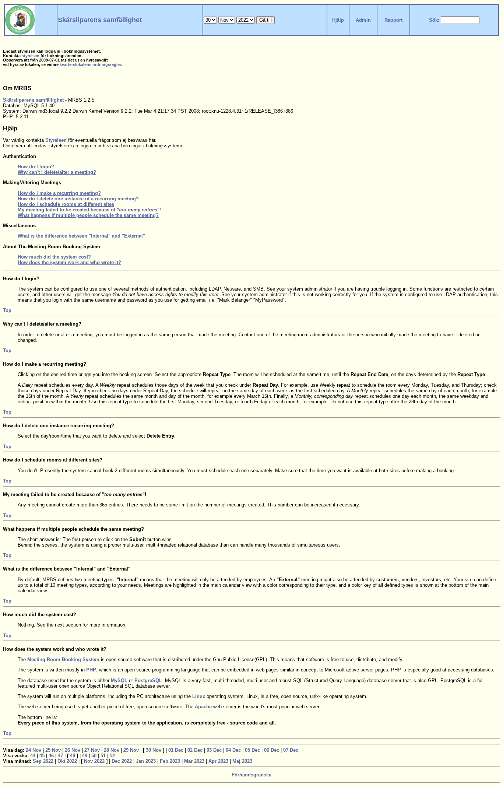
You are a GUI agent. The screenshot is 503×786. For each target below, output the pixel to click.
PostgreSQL (148, 680)
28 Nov (111, 750)
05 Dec (252, 750)
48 (72, 755)
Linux (198, 696)
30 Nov (153, 750)
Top (7, 310)
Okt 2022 (67, 761)
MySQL (119, 680)
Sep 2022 (43, 761)
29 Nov (131, 750)
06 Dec (271, 750)
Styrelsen (56, 140)
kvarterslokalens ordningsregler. (91, 64)
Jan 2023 (146, 761)
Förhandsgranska (251, 775)
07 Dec (290, 750)
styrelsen (30, 55)
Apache (203, 706)
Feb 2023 (170, 761)
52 (112, 755)
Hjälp (338, 20)
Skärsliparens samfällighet (100, 20)
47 (60, 755)
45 (42, 755)
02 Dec (195, 750)
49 (84, 755)
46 (51, 755)
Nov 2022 (94, 761)
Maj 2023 (242, 761)
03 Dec (214, 750)
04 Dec (233, 750)
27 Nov (92, 750)
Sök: (434, 20)
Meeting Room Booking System (63, 659)
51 (103, 755)
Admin (363, 20)
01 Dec (175, 750)
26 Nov (72, 750)
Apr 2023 (218, 761)
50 (93, 755)
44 (32, 755)
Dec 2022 (122, 761)
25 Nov (53, 750)
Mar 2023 (194, 761)
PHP (91, 670)
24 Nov (33, 750)
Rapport (393, 20)
